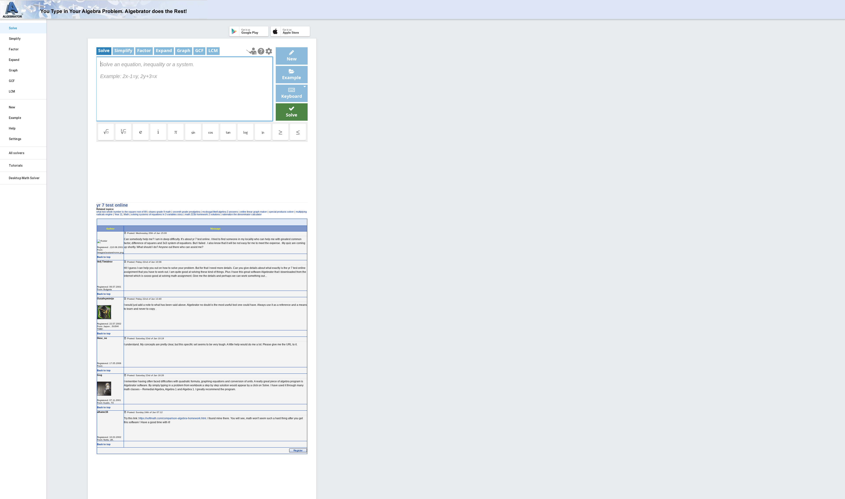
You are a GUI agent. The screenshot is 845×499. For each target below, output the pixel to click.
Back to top (103, 257)
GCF (12, 81)
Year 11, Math (121, 214)
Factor (14, 49)
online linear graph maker (253, 211)
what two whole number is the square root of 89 (121, 211)
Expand (14, 60)
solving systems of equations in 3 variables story (157, 214)
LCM (12, 91)
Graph (13, 70)
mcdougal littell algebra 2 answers (220, 211)
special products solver (281, 211)
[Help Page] (261, 51)
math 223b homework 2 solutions (202, 214)
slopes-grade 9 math (160, 211)
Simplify (14, 38)
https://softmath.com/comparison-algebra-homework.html (172, 418)
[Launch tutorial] (251, 51)
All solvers (16, 153)
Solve (13, 28)
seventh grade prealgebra (186, 211)
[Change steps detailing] (269, 51)
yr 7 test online (112, 205)
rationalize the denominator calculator (242, 214)
